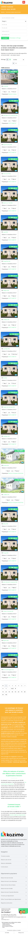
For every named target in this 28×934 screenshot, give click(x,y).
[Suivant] (15, 688)
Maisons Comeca (12, 94)
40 (12, 692)
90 (3, 694)
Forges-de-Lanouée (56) (9, 407)
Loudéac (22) (6, 494)
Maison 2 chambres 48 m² (9, 117)
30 (9, 692)
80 (24, 692)
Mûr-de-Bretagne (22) (8, 669)
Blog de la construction (6, 903)
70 (21, 692)
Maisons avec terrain (6, 859)
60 (18, 692)
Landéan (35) (6, 319)
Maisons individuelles (6, 863)
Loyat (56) (5, 232)
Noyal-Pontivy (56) (7, 144)
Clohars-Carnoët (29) (8, 611)
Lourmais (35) (6, 348)
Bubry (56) (5, 524)
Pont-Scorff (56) (7, 173)
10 (3, 692)
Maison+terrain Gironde (7, 878)
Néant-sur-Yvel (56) (7, 203)
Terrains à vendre (5, 856)
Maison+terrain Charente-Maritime (9, 892)
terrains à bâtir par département (17, 815)
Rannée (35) (6, 465)
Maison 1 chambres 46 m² (9, 88)
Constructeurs (4, 867)
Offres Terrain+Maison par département (11, 899)
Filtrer (5, 38)
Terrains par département (7, 895)
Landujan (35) (6, 436)
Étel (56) (5, 378)
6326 (12, 688)
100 (6, 694)
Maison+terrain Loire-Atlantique (9, 881)
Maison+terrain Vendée (7, 888)
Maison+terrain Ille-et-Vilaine (8, 885)
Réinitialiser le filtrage (15, 38)
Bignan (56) (6, 640)
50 (15, 692)
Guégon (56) (6, 290)
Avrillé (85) (5, 86)
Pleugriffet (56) (6, 261)
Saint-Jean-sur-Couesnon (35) (10, 115)
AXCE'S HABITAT (12, 123)
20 (6, 692)
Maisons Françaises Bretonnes (15, 473)
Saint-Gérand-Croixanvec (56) (10, 582)
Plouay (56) (5, 553)
